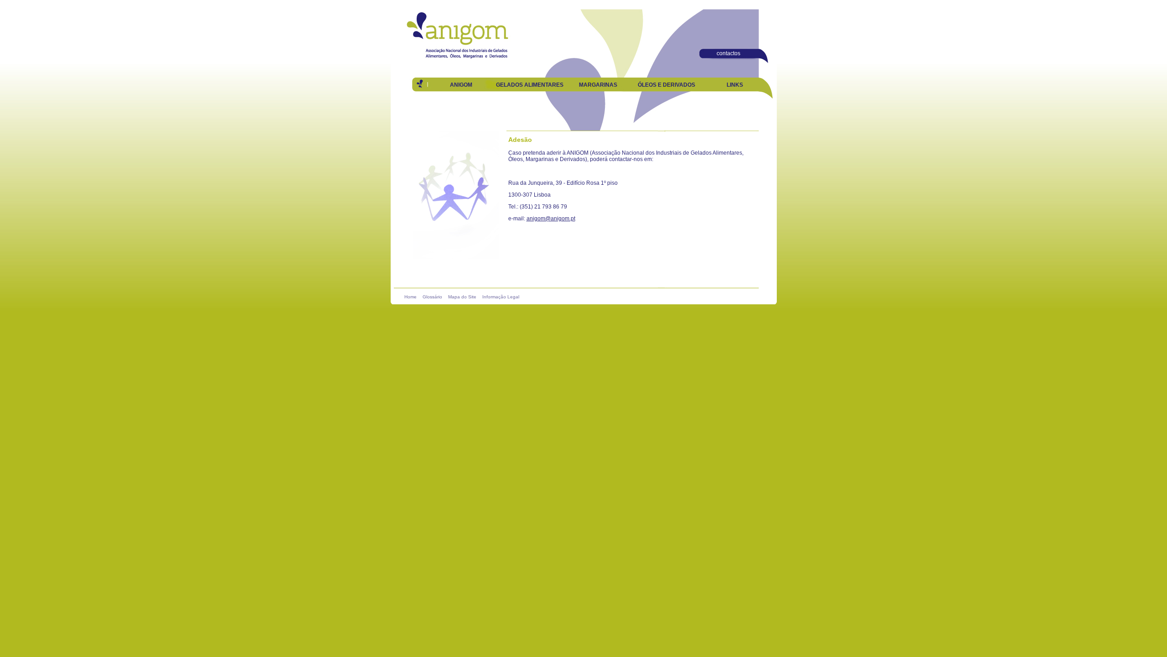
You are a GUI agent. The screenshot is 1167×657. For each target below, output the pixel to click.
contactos (728, 53)
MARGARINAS (598, 85)
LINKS (735, 85)
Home (410, 296)
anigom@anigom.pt (551, 218)
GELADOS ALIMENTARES (529, 85)
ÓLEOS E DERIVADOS (666, 85)
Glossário (432, 296)
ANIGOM (461, 85)
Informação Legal (500, 296)
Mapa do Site (462, 296)
